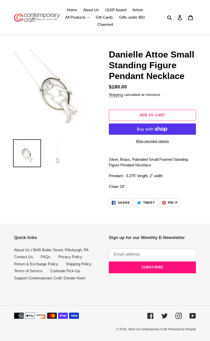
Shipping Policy (78, 264)
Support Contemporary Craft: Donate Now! (49, 278)
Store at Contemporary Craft (147, 329)
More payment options (152, 141)
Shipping (116, 95)
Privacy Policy (70, 257)
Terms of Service (28, 271)
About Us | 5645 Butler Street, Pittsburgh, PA (51, 250)
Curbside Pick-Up (65, 271)
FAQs (45, 257)
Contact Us (23, 257)
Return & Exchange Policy (36, 264)
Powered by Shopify (182, 329)
